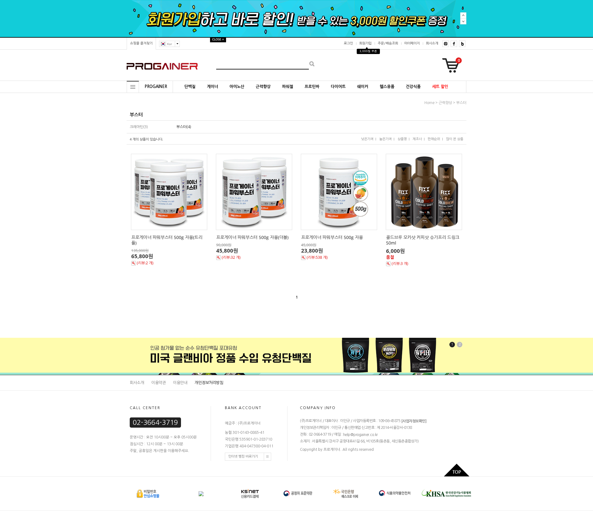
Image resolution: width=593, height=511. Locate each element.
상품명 (402, 139)
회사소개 (432, 43)
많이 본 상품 (454, 139)
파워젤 (287, 87)
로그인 (348, 43)
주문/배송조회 (388, 43)
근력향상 (263, 87)
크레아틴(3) (139, 127)
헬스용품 (387, 87)
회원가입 (365, 43)
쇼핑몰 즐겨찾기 (141, 43)
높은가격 (385, 139)
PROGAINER (156, 87)
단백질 (190, 87)
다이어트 (338, 87)
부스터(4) (183, 127)
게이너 (212, 87)
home (429, 103)
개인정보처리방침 (209, 383)
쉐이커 (362, 87)
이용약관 (158, 383)
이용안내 (180, 383)
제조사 (417, 139)
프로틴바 (312, 87)
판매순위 (434, 139)
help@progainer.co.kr (360, 435)
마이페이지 (412, 43)
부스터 (461, 103)
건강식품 (413, 87)
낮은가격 (367, 139)
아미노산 (236, 87)
